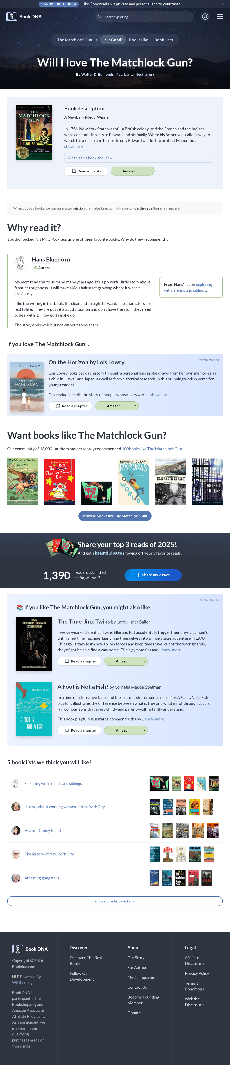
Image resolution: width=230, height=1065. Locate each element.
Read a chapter (90, 171)
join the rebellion (146, 208)
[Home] (27, 16)
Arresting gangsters (41, 878)
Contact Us (137, 987)
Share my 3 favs (156, 574)
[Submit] (100, 16)
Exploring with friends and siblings (53, 783)
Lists (164, 39)
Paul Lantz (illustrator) (135, 74)
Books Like (138, 39)
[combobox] (144, 16)
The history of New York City (49, 854)
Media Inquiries (141, 977)
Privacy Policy (197, 973)
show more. (74, 146)
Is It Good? (113, 39)
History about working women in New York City (64, 806)
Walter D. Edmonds (97, 74)
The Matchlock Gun (74, 39)
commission (76, 208)
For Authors (138, 967)
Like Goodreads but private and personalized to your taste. (131, 4)
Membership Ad (209, 360)
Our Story (135, 957)
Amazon (129, 171)
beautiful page (108, 553)
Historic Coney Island (42, 830)
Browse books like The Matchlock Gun (115, 516)
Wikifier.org (22, 982)
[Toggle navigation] (220, 16)
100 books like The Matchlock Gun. (152, 448)
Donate (134, 1012)
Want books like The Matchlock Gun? (87, 435)
